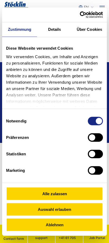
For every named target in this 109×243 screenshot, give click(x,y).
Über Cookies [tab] (89, 29)
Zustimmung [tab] (19, 29)
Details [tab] (54, 29)
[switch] (95, 137)
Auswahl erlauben (54, 209)
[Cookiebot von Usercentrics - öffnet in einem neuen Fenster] (80, 14)
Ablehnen (54, 225)
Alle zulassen (54, 193)
